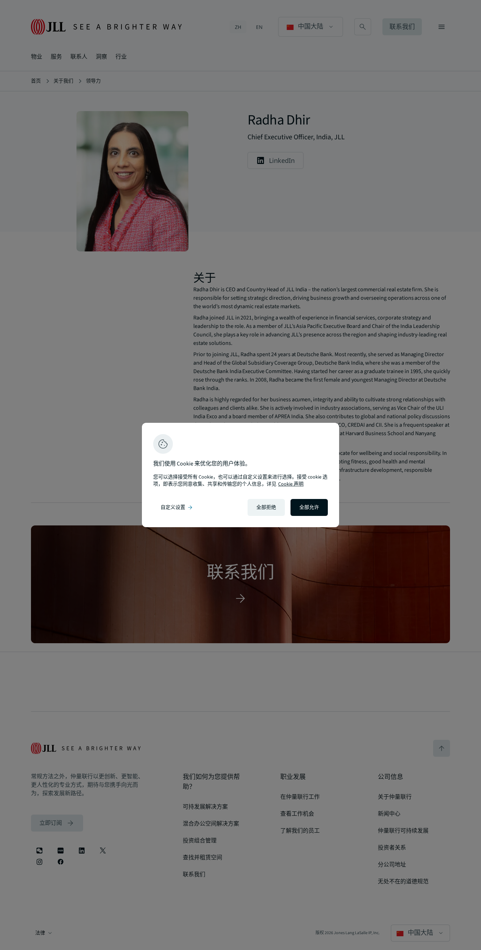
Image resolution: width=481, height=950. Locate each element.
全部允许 (309, 507)
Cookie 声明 (291, 484)
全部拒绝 (266, 507)
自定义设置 (177, 507)
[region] (240, 475)
